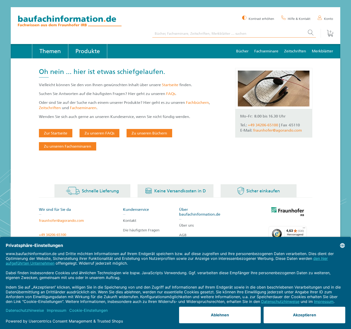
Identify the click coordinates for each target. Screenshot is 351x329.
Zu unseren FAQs (99, 133)
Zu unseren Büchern (149, 133)
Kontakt (129, 220)
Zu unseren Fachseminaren (67, 146)
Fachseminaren (83, 108)
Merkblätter (322, 51)
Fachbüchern (197, 102)
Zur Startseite (55, 133)
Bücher (242, 51)
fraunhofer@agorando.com (277, 130)
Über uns (186, 225)
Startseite (170, 85)
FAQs (170, 93)
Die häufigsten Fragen (141, 230)
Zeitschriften (295, 51)
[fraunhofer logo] (287, 212)
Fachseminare (266, 51)
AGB (182, 235)
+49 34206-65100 (52, 235)
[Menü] (304, 229)
